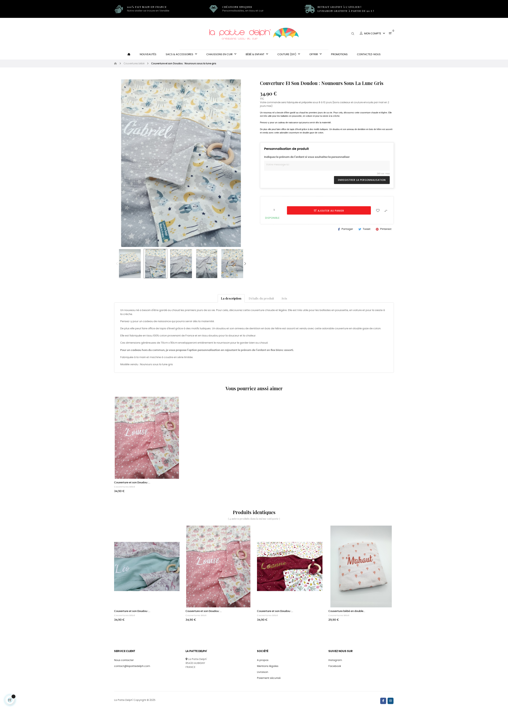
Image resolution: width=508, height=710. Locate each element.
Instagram (335, 660)
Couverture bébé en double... (346, 611)
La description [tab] (231, 298)
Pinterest (386, 229)
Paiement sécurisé (269, 678)
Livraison (262, 672)
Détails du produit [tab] (261, 298)
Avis (284, 298)
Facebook (334, 666)
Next (245, 264)
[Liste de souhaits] (378, 210)
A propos (262, 660)
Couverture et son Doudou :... (132, 482)
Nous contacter (124, 660)
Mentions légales (267, 666)
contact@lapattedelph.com (132, 666)
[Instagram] (391, 701)
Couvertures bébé (124, 487)
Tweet (366, 229)
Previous (117, 264)
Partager (347, 229)
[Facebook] (383, 701)
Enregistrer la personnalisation (362, 180)
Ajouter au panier (330, 211)
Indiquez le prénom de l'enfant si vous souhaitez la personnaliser (307, 157)
